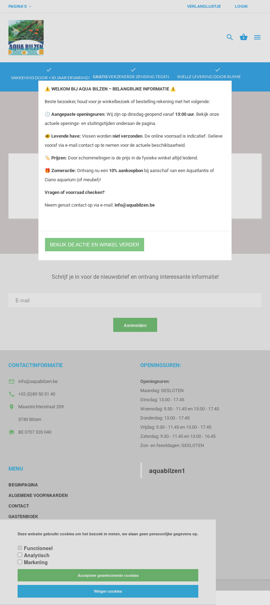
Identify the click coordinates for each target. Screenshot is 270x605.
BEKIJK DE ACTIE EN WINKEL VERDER (94, 244)
